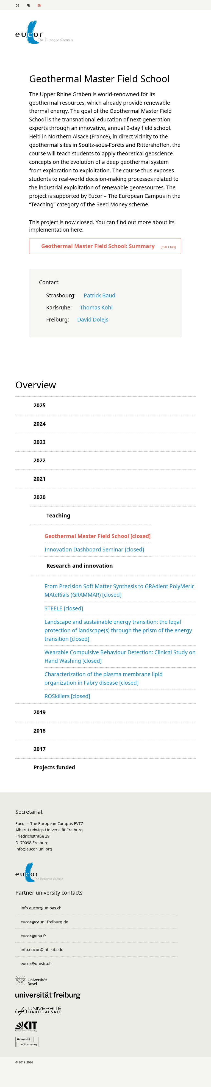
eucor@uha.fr (33, 935)
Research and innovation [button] (79, 565)
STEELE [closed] (64, 608)
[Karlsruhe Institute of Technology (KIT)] (28, 1029)
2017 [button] (40, 749)
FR (28, 5)
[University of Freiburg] (49, 998)
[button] (24, 406)
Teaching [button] (58, 515)
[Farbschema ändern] (189, 5)
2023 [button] (40, 442)
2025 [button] (40, 405)
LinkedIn (112, 1062)
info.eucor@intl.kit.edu (42, 949)
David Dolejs (92, 319)
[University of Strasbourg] (28, 1044)
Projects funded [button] (54, 767)
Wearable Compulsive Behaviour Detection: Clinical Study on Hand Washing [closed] (120, 656)
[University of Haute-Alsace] (40, 1013)
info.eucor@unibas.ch (41, 907)
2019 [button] (40, 712)
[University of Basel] (33, 983)
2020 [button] (40, 497)
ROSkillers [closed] (67, 696)
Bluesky (191, 1062)
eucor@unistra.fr (36, 963)
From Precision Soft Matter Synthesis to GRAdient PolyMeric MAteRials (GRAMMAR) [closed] (119, 590)
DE (17, 5)
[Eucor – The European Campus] (44, 42)
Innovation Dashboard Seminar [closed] (94, 549)
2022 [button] (40, 460)
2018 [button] (40, 730)
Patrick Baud (99, 295)
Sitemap (173, 6)
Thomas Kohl (96, 307)
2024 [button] (40, 423)
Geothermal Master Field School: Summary (108, 246)
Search (163, 6)
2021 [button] (40, 478)
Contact (152, 6)
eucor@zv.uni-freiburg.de (44, 921)
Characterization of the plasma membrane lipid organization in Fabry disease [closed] (104, 678)
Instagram (151, 1062)
